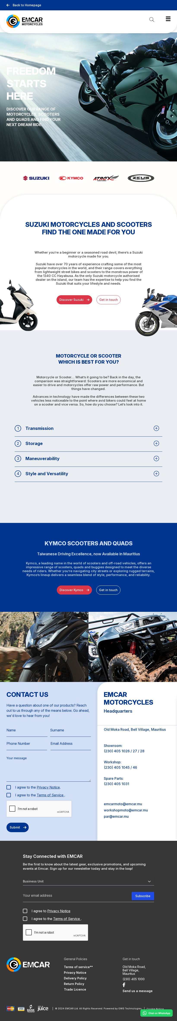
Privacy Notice (48, 787)
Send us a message (138, 991)
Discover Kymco (71, 590)
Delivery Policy (75, 978)
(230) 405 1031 (116, 784)
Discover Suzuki (71, 299)
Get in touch (108, 299)
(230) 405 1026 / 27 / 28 (124, 751)
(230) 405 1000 (134, 979)
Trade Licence (75, 989)
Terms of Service (50, 795)
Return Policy (74, 984)
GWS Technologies (130, 1008)
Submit (15, 827)
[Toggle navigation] (168, 18)
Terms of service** (78, 967)
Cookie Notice (155, 1008)
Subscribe (142, 896)
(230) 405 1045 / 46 (120, 767)
